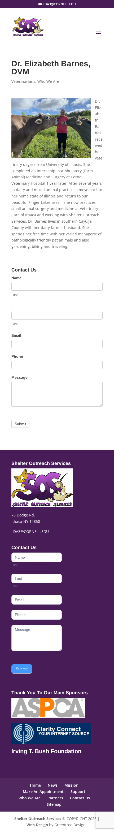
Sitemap (54, 804)
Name (16, 278)
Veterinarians (23, 81)
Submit (20, 424)
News (53, 785)
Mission (71, 785)
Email (16, 335)
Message (19, 377)
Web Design (37, 824)
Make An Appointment (43, 791)
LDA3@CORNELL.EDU (30, 531)
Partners (55, 797)
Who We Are (48, 81)
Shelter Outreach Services (37, 818)
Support (78, 791)
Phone (17, 356)
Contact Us (80, 797)
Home (35, 785)
